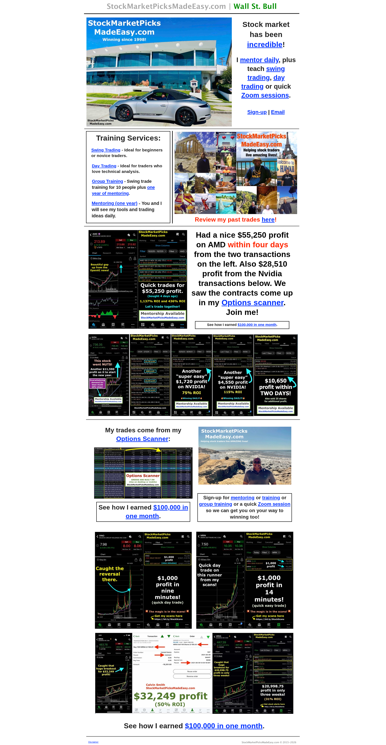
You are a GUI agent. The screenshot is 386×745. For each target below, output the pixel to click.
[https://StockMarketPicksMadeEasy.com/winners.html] (159, 125)
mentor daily (259, 60)
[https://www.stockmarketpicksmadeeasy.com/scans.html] (143, 497)
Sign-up (257, 112)
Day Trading (104, 165)
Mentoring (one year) (115, 203)
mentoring (243, 497)
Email (278, 112)
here (268, 219)
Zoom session (274, 504)
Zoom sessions (265, 95)
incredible (264, 44)
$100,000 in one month (224, 726)
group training (215, 504)
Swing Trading (105, 150)
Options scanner (252, 302)
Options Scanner (142, 438)
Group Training (107, 181)
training (271, 497)
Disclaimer (93, 742)
